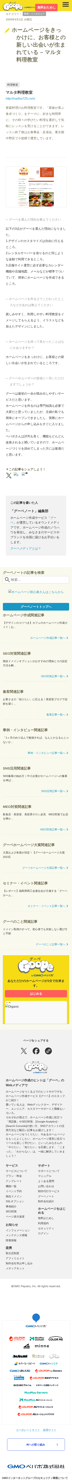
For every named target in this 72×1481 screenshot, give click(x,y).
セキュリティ (46, 1228)
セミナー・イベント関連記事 (25, 883)
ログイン (43, 1233)
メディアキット (15, 1268)
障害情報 (11, 1240)
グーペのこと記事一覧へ (50, 944)
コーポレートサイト (28, 1430)
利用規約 (43, 1223)
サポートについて (49, 1170)
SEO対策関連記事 (17, 653)
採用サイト (49, 1430)
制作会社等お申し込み (19, 1263)
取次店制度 (12, 1253)
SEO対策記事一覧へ (53, 676)
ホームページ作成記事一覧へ (47, 637)
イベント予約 (14, 1191)
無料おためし (46, 7)
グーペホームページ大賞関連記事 (29, 845)
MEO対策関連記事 (17, 807)
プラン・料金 (14, 1175)
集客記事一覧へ (55, 714)
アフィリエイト (15, 1258)
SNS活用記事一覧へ (53, 791)
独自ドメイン (14, 1196)
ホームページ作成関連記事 (23, 615)
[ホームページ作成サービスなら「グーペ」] (20, 6)
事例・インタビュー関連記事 (25, 730)
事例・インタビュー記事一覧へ (46, 752)
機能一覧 (11, 1186)
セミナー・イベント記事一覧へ (46, 905)
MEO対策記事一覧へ (52, 829)
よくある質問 (46, 1181)
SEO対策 (11, 1211)
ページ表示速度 (15, 1216)
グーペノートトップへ (36, 606)
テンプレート (14, 1181)
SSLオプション (15, 1201)
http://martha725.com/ (20, 98)
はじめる (36, 993)
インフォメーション (18, 1230)
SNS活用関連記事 (17, 768)
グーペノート (46, 1196)
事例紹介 (11, 1206)
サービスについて (16, 1170)
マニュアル (44, 1175)
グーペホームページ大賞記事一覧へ (43, 867)
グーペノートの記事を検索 (23, 573)
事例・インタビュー (34, 13)
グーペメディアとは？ (25, 548)
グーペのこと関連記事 (20, 921)
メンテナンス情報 (16, 1235)
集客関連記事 (13, 692)
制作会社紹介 (46, 1201)
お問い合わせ (46, 1186)
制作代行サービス (49, 1191)
